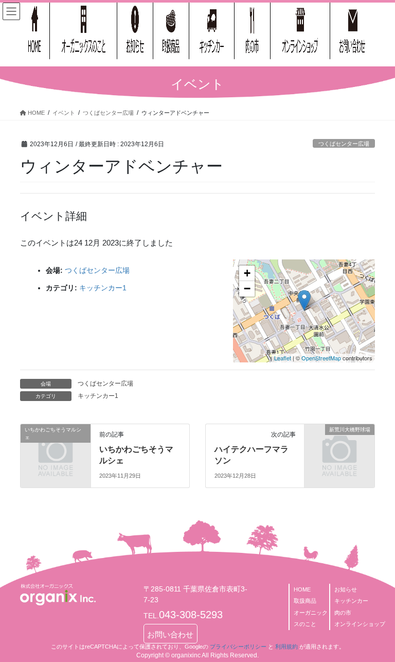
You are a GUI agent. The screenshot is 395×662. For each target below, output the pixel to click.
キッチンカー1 (103, 288)
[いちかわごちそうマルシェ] (56, 445)
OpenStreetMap (321, 358)
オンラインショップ (359, 624)
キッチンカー (351, 601)
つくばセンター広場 (343, 144)
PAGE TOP (376, 632)
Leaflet (282, 358)
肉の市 (342, 612)
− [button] (247, 288)
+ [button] (247, 273)
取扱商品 (305, 601)
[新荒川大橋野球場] (339, 445)
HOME (302, 589)
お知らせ (345, 589)
